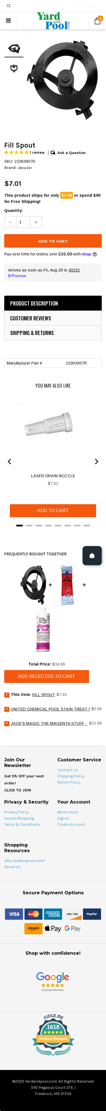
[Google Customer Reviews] (52, 981)
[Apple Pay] (53, 928)
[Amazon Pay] (33, 928)
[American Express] (53, 913)
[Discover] (72, 913)
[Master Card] (33, 913)
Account (84, 6)
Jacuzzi (25, 167)
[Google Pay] (72, 928)
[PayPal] (92, 913)
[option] (63, 80)
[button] (17, 152)
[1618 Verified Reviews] (53, 1057)
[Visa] (14, 913)
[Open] (92, 555)
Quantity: (13, 210)
